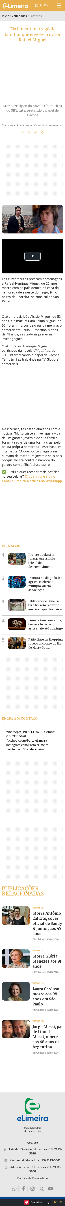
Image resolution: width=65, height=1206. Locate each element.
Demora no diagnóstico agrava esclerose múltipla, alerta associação (45, 584)
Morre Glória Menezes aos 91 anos (47, 961)
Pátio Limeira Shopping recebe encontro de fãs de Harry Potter (45, 643)
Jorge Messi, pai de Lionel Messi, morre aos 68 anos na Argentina (47, 1036)
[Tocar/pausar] (55, 1202)
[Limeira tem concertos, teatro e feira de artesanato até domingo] (17, 624)
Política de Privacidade (32, 1178)
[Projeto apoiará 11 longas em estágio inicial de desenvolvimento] (17, 559)
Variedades (19, 16)
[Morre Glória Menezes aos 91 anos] (16, 958)
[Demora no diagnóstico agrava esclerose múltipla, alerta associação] (17, 582)
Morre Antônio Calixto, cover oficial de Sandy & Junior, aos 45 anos (47, 923)
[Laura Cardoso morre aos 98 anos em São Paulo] (16, 991)
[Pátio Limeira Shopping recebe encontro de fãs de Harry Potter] (17, 643)
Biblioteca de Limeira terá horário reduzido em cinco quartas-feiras (45, 605)
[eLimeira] (32, 1109)
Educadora (36, 1202)
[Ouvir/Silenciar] (60, 1202)
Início (5, 16)
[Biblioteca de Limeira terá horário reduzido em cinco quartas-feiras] (17, 605)
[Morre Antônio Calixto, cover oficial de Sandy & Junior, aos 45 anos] (16, 915)
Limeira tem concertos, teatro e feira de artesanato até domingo (45, 624)
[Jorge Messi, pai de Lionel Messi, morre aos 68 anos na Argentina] (16, 1029)
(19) (50, 1160)
